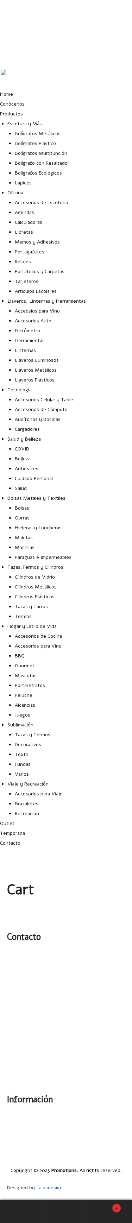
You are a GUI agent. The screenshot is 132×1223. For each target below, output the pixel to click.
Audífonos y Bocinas (38, 419)
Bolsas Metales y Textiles (36, 498)
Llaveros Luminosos (37, 360)
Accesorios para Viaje (39, 793)
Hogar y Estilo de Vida (32, 626)
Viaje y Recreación (28, 784)
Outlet (7, 823)
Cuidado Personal (34, 478)
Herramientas (30, 340)
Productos (11, 114)
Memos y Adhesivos (37, 242)
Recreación (27, 813)
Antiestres (26, 468)
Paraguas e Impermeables (43, 557)
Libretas (24, 232)
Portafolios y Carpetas (39, 271)
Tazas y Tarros (31, 606)
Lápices (23, 182)
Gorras (22, 518)
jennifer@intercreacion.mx (102, 22)
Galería (117, 1123)
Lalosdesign (49, 1187)
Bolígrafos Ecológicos (38, 173)
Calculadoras (28, 222)
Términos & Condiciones (98, 1153)
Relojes (23, 261)
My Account (22, 1211)
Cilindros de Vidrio (35, 577)
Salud (21, 488)
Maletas (24, 537)
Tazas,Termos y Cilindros (35, 567)
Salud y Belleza (24, 439)
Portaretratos (30, 685)
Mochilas (24, 547)
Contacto (10, 843)
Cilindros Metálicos (36, 587)
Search (66, 1211)
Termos (23, 616)
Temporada (12, 833)
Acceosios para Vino (37, 311)
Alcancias (25, 705)
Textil (21, 754)
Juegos (22, 715)
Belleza (23, 458)
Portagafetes (29, 251)
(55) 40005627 (116, 56)
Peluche (23, 695)
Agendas (24, 212)
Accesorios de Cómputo (41, 409)
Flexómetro (27, 330)
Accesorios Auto (33, 320)
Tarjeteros (26, 281)
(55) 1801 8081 (116, 39)
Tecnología (19, 389)
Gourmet (24, 665)
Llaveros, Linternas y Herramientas (46, 301)
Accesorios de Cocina (38, 636)
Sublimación (20, 724)
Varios (22, 774)
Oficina (15, 192)
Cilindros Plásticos (35, 596)
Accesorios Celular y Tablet (45, 399)
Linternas (25, 350)
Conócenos (12, 104)
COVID (22, 449)
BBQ (20, 656)
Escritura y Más (24, 123)
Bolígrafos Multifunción (41, 153)
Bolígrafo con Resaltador (42, 163)
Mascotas (26, 675)
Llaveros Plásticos (35, 380)
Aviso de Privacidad (103, 1143)
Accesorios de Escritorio (41, 202)
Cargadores (27, 429)
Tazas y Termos (32, 734)
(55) (15, 1008)
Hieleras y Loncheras (38, 527)
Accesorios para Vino (38, 646)
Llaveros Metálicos (36, 370)
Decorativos (28, 744)
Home (6, 94)
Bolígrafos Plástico (35, 143)
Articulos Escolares (36, 291)
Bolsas (22, 508)
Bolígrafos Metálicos (38, 133)
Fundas (23, 764)
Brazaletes (26, 803)
